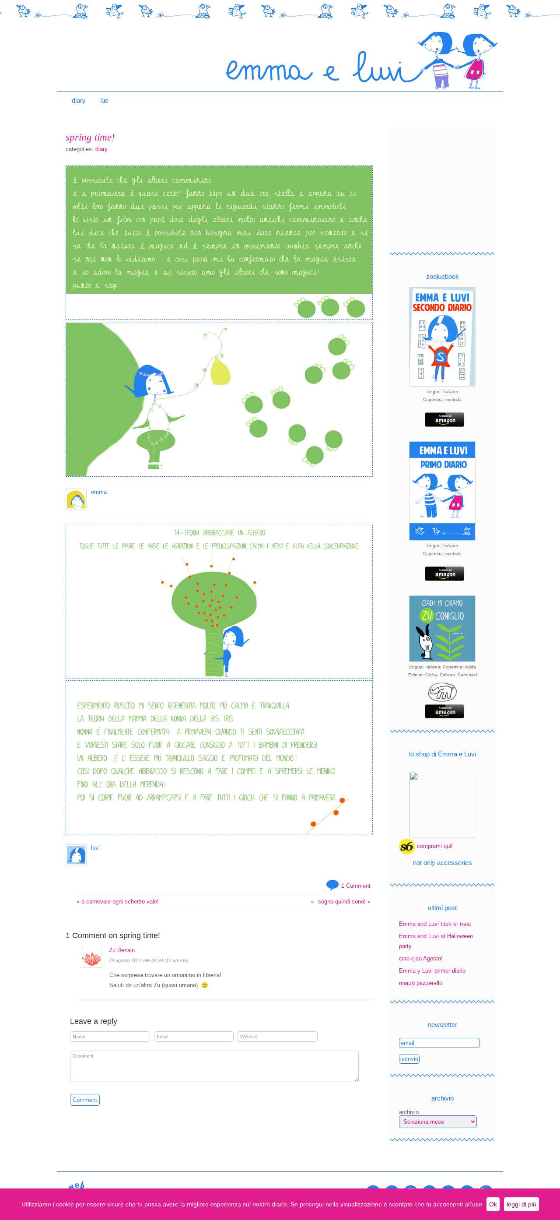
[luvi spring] (219, 832)
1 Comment (356, 885)
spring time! (90, 137)
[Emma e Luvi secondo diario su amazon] (442, 425)
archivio (409, 1112)
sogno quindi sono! (342, 901)
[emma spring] (219, 317)
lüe (104, 100)
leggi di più (521, 1204)
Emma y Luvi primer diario (432, 970)
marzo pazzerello (420, 983)
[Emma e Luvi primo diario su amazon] (442, 579)
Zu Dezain (122, 950)
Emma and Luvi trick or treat (435, 924)
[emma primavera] (219, 474)
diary (79, 100)
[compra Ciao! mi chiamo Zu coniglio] (442, 701)
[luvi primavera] (219, 677)
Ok (493, 1204)
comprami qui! (435, 846)
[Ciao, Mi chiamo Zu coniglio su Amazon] (442, 716)
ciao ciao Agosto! (421, 958)
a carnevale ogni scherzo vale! (120, 901)
